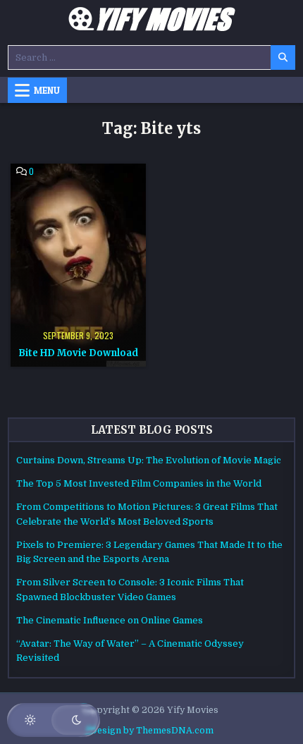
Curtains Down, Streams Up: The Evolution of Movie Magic (148, 460)
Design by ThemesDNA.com (152, 731)
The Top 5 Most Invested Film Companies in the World (138, 483)
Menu (47, 90)
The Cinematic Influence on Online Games (109, 620)
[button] (53, 720)
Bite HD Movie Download (78, 353)
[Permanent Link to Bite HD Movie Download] (78, 265)
